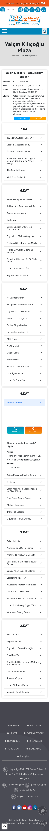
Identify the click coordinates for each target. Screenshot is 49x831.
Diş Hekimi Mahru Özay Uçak (21, 236)
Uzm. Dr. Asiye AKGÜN (18, 268)
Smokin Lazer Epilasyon (18, 366)
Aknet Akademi (14, 402)
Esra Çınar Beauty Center (19, 498)
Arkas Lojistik (13, 541)
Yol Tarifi (38, 118)
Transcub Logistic (15, 511)
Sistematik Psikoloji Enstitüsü (21, 598)
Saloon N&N (13, 359)
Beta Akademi (14, 634)
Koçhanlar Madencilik (17, 332)
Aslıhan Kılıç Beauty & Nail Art (21, 206)
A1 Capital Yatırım (15, 297)
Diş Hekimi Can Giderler (18, 311)
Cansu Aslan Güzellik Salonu (21, 570)
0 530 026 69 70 (27, 789)
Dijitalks (11, 482)
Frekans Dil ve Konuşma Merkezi (23, 243)
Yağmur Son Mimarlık (17, 275)
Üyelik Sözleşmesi (23, 823)
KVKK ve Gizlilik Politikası (18, 820)
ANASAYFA (13, 725)
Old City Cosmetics (16, 671)
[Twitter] (19, 807)
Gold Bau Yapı (14, 655)
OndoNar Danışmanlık (18, 591)
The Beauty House (16, 170)
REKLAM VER (35, 748)
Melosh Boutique (15, 505)
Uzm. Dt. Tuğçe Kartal (17, 685)
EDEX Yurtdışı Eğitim (17, 318)
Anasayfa (15, 56)
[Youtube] (24, 807)
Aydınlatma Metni (8, 823)
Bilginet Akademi (15, 641)
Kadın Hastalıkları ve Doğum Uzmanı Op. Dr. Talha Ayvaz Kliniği (21, 161)
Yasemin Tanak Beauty (18, 692)
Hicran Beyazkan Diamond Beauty (20, 251)
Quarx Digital (13, 352)
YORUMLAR (13, 748)
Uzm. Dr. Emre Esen (16, 380)
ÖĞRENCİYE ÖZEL (36, 733)
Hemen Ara (22, 118)
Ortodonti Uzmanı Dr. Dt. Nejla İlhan (22, 260)
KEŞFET (13, 733)
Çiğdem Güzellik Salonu (18, 144)
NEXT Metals (13, 345)
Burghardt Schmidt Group (20, 304)
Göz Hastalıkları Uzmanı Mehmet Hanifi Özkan (23, 663)
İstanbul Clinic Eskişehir (18, 151)
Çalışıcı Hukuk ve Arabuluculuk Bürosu (22, 563)
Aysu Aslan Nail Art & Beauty (21, 554)
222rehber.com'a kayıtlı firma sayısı (24, 3)
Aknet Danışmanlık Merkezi (20, 199)
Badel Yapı (12, 220)
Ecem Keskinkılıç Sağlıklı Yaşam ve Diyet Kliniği (22, 490)
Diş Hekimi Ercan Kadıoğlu (20, 648)
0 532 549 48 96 (39, 785)
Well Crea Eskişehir (16, 177)
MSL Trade (12, 339)
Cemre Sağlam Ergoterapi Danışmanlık (19, 228)
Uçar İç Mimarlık (15, 373)
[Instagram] (29, 807)
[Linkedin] (35, 807)
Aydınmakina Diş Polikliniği (20, 548)
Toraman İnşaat (14, 678)
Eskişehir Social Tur (16, 577)
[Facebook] (14, 807)
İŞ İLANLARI (35, 740)
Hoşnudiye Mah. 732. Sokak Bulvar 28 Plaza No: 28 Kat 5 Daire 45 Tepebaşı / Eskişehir (26, 774)
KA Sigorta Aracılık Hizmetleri (21, 584)
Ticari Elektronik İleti (39, 823)
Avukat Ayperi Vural (16, 213)
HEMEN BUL (13, 740)
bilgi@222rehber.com (27, 796)
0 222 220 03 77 (16, 785)
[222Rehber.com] (24, 20)
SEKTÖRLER (36, 725)
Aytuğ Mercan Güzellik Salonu (21, 475)
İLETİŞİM (24, 756)
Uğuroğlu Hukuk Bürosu (19, 518)
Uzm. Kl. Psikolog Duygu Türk (21, 605)
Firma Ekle (10, 10)
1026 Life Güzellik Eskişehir (20, 137)
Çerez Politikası (34, 820)
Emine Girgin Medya (17, 325)
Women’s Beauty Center (19, 612)
